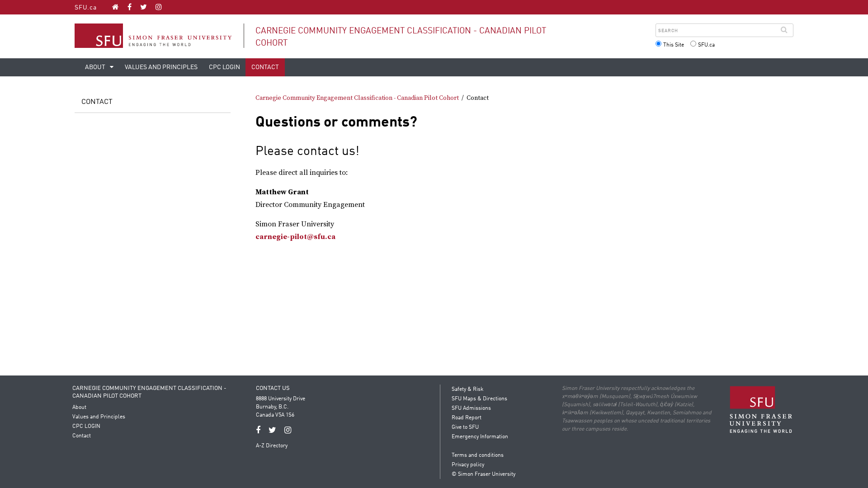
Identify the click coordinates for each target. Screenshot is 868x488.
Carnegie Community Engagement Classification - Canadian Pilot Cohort (357, 98)
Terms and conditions (478, 455)
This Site (673, 45)
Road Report (466, 418)
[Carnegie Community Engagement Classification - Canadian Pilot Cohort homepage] (115, 7)
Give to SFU (465, 427)
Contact (265, 67)
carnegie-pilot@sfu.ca (295, 236)
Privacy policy (468, 465)
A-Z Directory (272, 446)
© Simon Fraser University (483, 474)
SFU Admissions (471, 408)
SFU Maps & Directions (479, 399)
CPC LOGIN (224, 67)
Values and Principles (161, 67)
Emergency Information (480, 437)
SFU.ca (86, 8)
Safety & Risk (467, 389)
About (96, 67)
